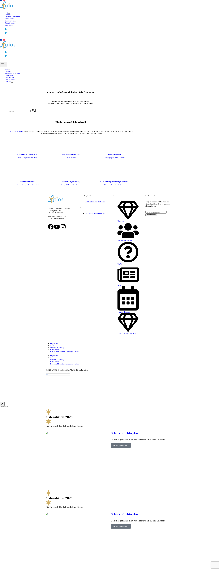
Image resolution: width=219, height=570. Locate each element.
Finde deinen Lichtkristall (27, 154)
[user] (6, 29)
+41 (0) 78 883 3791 (58, 217)
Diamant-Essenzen (114, 154)
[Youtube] (57, 227)
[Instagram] (63, 227)
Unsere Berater (71, 158)
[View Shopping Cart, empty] (70, 37)
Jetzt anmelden (151, 215)
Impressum (54, 343)
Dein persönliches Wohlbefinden (114, 185)
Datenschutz (54, 350)
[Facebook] (51, 227)
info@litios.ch (59, 219)
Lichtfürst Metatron (16, 131)
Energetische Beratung (71, 154)
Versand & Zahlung (57, 348)
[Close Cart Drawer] (2, 404)
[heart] (6, 33)
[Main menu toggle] (3, 64)
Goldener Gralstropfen (124, 433)
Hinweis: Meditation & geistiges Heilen (64, 352)
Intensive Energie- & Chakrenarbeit (27, 185)
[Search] (33, 110)
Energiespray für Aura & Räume (114, 158)
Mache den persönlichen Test (27, 158)
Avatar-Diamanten (27, 182)
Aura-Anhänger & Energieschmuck (114, 182)
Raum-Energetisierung (71, 182)
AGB (52, 346)
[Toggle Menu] (9, 13)
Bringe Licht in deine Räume (70, 185)
